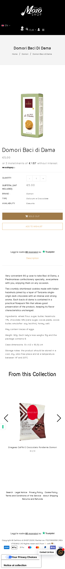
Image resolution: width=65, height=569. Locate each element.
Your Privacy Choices (24, 557)
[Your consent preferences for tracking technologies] (3, 427)
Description (32, 258)
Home (15, 54)
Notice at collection (15, 565)
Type (4, 198)
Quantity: (6, 178)
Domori (25, 54)
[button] (6, 25)
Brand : (6, 193)
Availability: (8, 203)
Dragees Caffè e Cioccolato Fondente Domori (32, 447)
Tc (46, 543)
